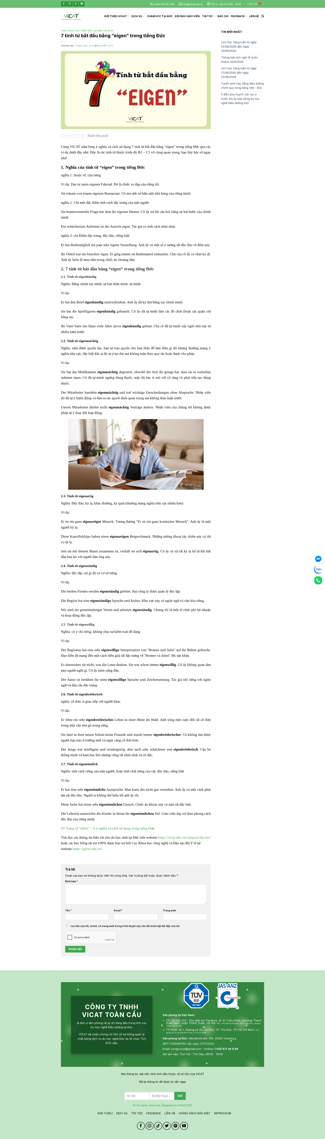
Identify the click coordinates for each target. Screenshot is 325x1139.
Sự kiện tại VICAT (104, 30)
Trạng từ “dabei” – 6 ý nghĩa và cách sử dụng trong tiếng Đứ (109, 828)
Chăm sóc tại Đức (160, 16)
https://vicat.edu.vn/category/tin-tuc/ (184, 837)
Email (118, 910)
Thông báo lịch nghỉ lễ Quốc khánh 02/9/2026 (239, 60)
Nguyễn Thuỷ (105, 46)
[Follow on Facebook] (64, 3)
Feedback (238, 16)
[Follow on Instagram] (69, 3)
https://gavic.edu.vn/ (87, 849)
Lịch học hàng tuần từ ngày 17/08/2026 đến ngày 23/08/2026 (239, 73)
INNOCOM (185, 1105)
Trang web (169, 910)
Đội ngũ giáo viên (187, 16)
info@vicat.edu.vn (193, 4)
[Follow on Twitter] (167, 1126)
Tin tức (207, 16)
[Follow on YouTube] (81, 3)
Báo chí (223, 16)
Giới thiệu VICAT (115, 16)
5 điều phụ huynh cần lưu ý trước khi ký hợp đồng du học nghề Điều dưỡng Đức (240, 99)
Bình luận (71, 881)
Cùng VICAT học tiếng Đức (76, 30)
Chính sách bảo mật (194, 1113)
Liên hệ (254, 16)
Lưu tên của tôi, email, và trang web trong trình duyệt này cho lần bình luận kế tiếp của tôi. (125, 926)
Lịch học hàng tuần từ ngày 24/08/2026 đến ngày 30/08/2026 (239, 46)
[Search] (262, 16)
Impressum (222, 1113)
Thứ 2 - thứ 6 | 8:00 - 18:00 (226, 4)
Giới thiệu (105, 1113)
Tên (68, 910)
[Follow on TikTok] (76, 3)
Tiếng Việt (252, 4)
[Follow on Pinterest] (175, 1126)
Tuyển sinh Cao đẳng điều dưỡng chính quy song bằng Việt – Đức (242, 86)
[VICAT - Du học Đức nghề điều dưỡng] (71, 16)
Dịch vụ (136, 16)
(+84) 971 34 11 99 (164, 4)
